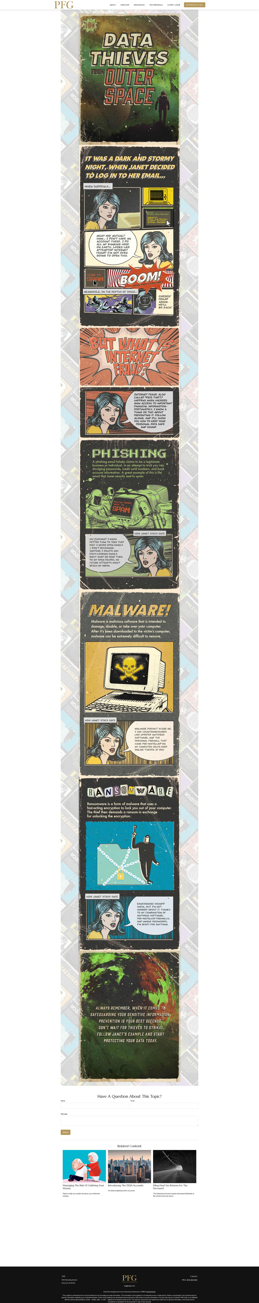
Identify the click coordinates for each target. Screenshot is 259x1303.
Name (63, 1101)
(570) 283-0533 (192, 1280)
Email (132, 1101)
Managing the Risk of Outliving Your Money (83, 1187)
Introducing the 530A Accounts (125, 1185)
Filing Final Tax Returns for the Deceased (170, 1187)
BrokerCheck (151, 1292)
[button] (113, 5)
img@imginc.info (129, 1286)
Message (64, 1114)
